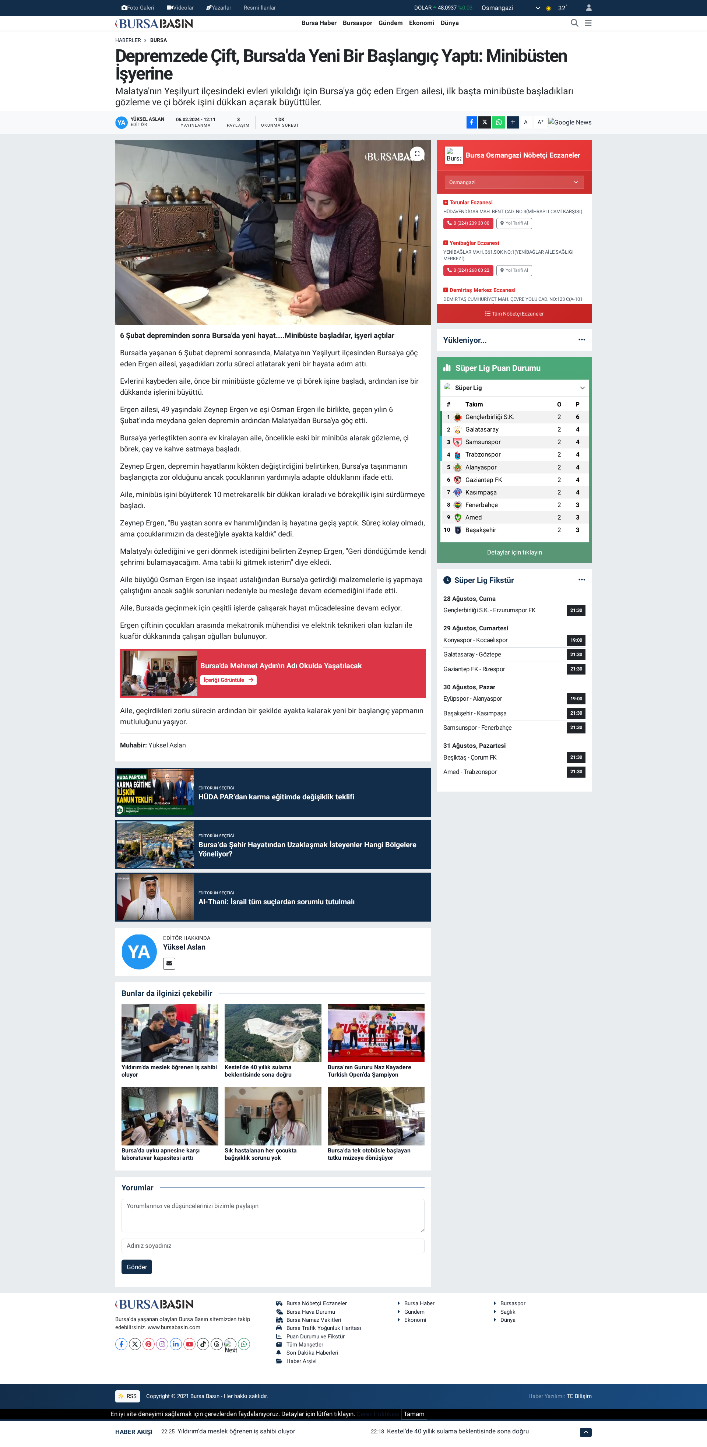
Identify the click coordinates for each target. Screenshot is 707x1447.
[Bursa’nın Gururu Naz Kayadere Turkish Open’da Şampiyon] (376, 1032)
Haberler (128, 40)
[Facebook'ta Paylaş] (472, 122)
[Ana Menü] (588, 23)
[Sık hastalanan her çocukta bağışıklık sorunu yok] (273, 1116)
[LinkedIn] (176, 1344)
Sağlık (508, 1312)
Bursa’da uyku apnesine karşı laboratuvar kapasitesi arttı (161, 1154)
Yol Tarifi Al (517, 223)
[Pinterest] (149, 1344)
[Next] (230, 1344)
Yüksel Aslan (184, 947)
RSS (131, 1396)
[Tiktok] (203, 1344)
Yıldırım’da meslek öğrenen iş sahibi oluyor (236, 1431)
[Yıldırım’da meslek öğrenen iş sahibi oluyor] (170, 1032)
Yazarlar (221, 7)
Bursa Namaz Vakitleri (313, 1320)
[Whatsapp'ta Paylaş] (498, 122)
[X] (135, 1344)
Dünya (450, 23)
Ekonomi (422, 23)
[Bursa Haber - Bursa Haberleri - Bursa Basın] (154, 22)
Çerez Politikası (378, 1414)
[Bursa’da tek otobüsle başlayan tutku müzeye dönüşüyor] (376, 1116)
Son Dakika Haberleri (312, 1352)
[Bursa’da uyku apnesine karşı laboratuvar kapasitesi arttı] (170, 1116)
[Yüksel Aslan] (139, 951)
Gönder (137, 1267)
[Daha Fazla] (513, 122)
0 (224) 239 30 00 (471, 223)
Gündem (391, 23)
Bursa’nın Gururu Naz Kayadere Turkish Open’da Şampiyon (369, 1071)
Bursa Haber (319, 23)
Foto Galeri (140, 7)
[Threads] (217, 1344)
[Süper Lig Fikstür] (581, 580)
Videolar (183, 7)
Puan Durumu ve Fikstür (315, 1336)
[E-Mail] (169, 964)
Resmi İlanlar (260, 7)
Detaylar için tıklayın (514, 552)
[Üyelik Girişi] (586, 8)
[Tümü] (581, 340)
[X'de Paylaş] (484, 122)
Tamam (414, 1414)
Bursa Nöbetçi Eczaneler (316, 1303)
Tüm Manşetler (304, 1344)
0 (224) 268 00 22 (471, 270)
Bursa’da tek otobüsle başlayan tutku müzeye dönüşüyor (369, 1154)
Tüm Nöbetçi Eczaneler (518, 314)
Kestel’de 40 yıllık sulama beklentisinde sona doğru (258, 1071)
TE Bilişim (579, 1396)
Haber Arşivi (301, 1361)
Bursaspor (357, 23)
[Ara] (575, 23)
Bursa (158, 40)
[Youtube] (189, 1344)
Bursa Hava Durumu (310, 1312)
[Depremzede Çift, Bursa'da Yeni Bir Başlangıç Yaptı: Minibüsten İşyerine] (273, 232)
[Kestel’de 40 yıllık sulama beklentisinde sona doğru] (273, 1032)
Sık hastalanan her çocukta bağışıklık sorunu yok (261, 1154)
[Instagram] (162, 1344)
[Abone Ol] (570, 122)
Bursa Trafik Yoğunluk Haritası (323, 1328)
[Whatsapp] (244, 1344)
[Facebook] (121, 1344)
